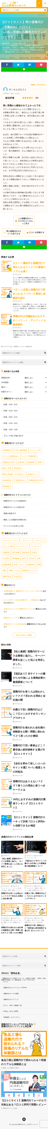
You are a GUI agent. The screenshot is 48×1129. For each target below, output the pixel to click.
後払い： (4, 387)
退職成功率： (6, 378)
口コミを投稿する (36, 232)
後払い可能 (8, 49)
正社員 (31, 558)
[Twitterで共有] (18, 64)
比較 (38, 558)
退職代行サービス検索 (11, 993)
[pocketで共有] (41, 64)
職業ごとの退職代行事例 (13, 520)
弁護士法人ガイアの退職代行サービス (18, 609)
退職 (4, 570)
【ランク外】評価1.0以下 (13, 436)
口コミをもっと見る (24, 635)
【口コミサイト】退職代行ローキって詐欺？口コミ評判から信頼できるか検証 (29, 821)
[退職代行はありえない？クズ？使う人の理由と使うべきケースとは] (6, 784)
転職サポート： (7, 392)
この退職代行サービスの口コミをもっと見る (25, 220)
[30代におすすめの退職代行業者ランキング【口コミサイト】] (6, 802)
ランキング (35, 546)
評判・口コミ (19, 564)
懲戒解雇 (15, 558)
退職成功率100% (10, 52)
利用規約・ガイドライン (11, 1017)
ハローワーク (39, 540)
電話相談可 (24, 49)
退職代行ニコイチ (10, 618)
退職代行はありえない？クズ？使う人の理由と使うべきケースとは (29, 785)
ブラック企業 (7, 546)
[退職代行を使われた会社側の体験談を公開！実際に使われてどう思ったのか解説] (6, 730)
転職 (39, 564)
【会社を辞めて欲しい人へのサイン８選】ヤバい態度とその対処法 (29, 767)
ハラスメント (26, 540)
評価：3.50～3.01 (10, 423)
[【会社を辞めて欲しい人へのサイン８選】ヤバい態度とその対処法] (6, 766)
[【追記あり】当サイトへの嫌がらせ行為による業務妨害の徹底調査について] (6, 676)
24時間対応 (32, 49)
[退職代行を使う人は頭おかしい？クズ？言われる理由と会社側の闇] (6, 694)
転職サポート (24, 47)
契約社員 (25, 552)
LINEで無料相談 (20, 450)
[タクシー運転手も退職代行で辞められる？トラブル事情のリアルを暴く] (6, 266)
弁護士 (40, 462)
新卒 (24, 558)
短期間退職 (6, 564)
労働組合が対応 (36, 45)
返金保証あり (16, 49)
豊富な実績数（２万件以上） (13, 474)
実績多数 (32, 47)
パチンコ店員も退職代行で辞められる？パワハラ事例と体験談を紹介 (29, 293)
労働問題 (5, 552)
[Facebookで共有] (7, 64)
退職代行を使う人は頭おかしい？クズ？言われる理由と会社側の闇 (29, 695)
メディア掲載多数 (25, 45)
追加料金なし (21, 480)
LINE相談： (5, 382)
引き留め (5, 558)
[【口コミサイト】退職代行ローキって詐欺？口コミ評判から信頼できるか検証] (6, 820)
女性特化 (21, 462)
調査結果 (30, 564)
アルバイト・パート (10, 540)
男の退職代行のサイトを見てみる (13, 232)
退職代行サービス (29, 570)
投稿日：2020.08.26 (38, 85)
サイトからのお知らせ (12, 526)
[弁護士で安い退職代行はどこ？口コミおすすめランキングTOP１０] (6, 712)
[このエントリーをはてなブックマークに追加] (29, 64)
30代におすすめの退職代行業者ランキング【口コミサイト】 (29, 803)
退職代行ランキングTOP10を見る (17, 1024)
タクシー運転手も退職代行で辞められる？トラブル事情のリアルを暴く (29, 267)
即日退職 (15, 552)
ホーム (5, 982)
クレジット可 (20, 52)
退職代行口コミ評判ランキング (28, 1124)
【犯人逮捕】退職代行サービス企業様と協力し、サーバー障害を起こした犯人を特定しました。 (12, 862)
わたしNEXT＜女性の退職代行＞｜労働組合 (20, 600)
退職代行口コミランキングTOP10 (15, 988)
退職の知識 (7, 513)
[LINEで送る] (24, 69)
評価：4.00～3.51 (10, 417)
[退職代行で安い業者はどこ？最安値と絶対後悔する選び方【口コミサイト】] (6, 748)
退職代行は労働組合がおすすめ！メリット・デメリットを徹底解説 (29, 320)
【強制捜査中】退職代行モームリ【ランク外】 (21, 591)
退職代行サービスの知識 (13, 501)
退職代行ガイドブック (11, 999)
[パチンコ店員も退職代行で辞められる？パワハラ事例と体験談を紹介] (6, 292)
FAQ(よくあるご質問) (10, 1011)
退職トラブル (14, 570)
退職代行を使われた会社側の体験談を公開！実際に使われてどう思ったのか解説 (29, 731)
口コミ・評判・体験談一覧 (12, 1005)
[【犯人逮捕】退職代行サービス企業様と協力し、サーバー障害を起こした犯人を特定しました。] (6, 654)
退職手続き (6, 576)
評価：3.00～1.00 (10, 429)
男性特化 (27, 52)
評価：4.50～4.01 (10, 411)
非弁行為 (17, 576)
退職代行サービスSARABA (13, 624)
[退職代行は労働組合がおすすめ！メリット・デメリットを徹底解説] (6, 319)
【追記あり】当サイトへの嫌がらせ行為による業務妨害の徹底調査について (29, 677)
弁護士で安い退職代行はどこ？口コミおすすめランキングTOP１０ (29, 713)
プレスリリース (22, 546)
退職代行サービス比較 (12, 507)
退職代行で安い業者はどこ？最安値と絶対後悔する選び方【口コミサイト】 (29, 749)
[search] (45, 10)
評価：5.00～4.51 (19, 43)
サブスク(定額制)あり (12, 45)
